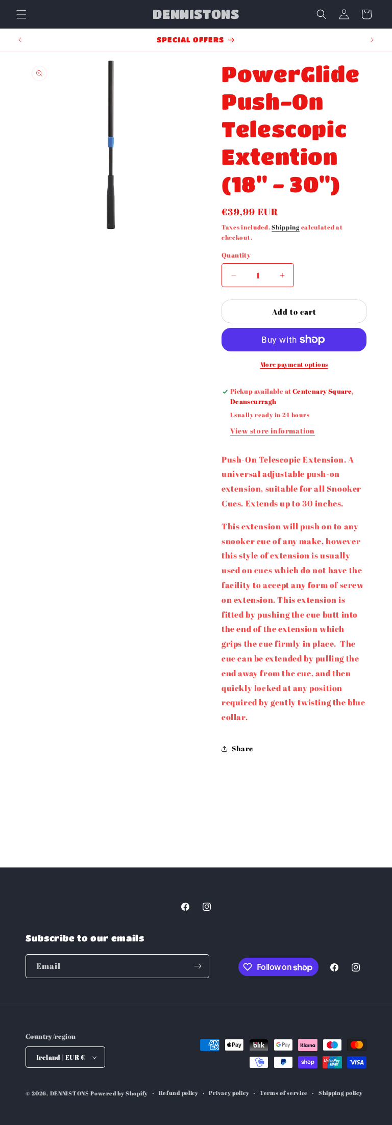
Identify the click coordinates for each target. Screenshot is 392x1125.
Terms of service (284, 1092)
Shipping (286, 227)
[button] (21, 14)
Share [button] (242, 748)
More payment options (294, 364)
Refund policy (179, 1092)
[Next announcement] (372, 40)
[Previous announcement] (20, 40)
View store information (272, 431)
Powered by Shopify (119, 1093)
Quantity (236, 255)
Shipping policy (340, 1092)
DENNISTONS (69, 1093)
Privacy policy (229, 1092)
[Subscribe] (197, 966)
